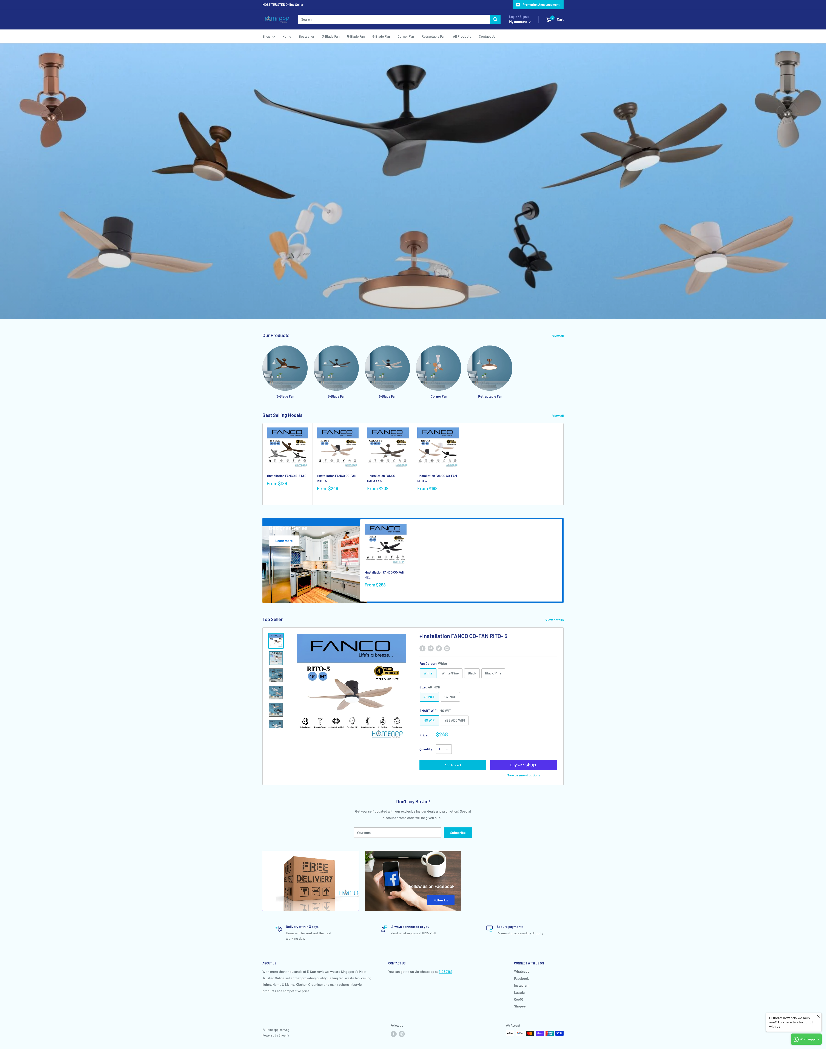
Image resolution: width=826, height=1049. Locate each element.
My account (518, 21)
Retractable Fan (433, 36)
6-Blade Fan (381, 36)
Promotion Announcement (541, 4)
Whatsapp (521, 971)
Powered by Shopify (275, 1035)
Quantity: (426, 749)
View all (558, 336)
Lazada (519, 992)
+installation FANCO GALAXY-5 (381, 478)
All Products (462, 36)
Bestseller (306, 36)
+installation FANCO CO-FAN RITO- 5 (336, 478)
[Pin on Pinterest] (431, 648)
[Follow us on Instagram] (402, 1034)
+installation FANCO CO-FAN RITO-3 (437, 478)
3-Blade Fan (331, 36)
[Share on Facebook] (422, 648)
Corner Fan (406, 36)
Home (286, 36)
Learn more (284, 540)
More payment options (523, 775)
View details (554, 620)
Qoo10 (518, 999)
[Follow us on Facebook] (394, 1034)
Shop (266, 36)
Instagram (521, 985)
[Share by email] (447, 648)
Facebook (521, 978)
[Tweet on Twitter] (439, 648)
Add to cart (452, 765)
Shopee (520, 1006)
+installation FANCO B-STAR (286, 476)
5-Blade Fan (356, 36)
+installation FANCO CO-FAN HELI (384, 574)
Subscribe (458, 832)
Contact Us (487, 36)
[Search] (495, 19)
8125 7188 (445, 971)
